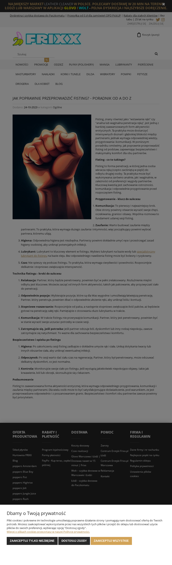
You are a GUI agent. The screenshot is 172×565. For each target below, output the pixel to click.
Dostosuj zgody (74, 540)
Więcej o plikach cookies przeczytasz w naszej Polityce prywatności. (48, 532)
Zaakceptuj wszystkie (111, 540)
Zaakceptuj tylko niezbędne (32, 540)
